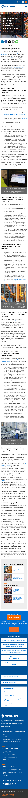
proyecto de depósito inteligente (10, 320)
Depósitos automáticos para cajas (11, 741)
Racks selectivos (7, 752)
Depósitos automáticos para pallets (12, 739)
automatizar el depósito (17, 67)
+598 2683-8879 (14, 617)
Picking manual (7, 751)
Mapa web (12, 794)
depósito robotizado (19, 329)
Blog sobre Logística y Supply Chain (12, 769)
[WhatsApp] (13, 42)
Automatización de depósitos (11, 676)
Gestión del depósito (8, 688)
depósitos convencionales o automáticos (12, 512)
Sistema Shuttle (7, 759)
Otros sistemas (6, 738)
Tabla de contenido (6, 46)
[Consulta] (26, 2)
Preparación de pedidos (10, 695)
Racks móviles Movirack (9, 754)
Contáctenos (14, 629)
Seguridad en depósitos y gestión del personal (14, 700)
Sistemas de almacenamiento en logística (13, 705)
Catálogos (5, 775)
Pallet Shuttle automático (9, 761)
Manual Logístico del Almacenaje (11, 770)
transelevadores (18, 359)
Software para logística (9, 682)
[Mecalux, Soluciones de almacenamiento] (8, 7)
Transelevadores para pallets (10, 757)
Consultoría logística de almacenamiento (13, 743)
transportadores (5, 361)
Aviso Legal (5, 794)
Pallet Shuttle (6, 756)
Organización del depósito (11, 691)
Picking (5, 736)
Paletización (6, 734)
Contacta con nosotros (13, 549)
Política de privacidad (8, 795)
